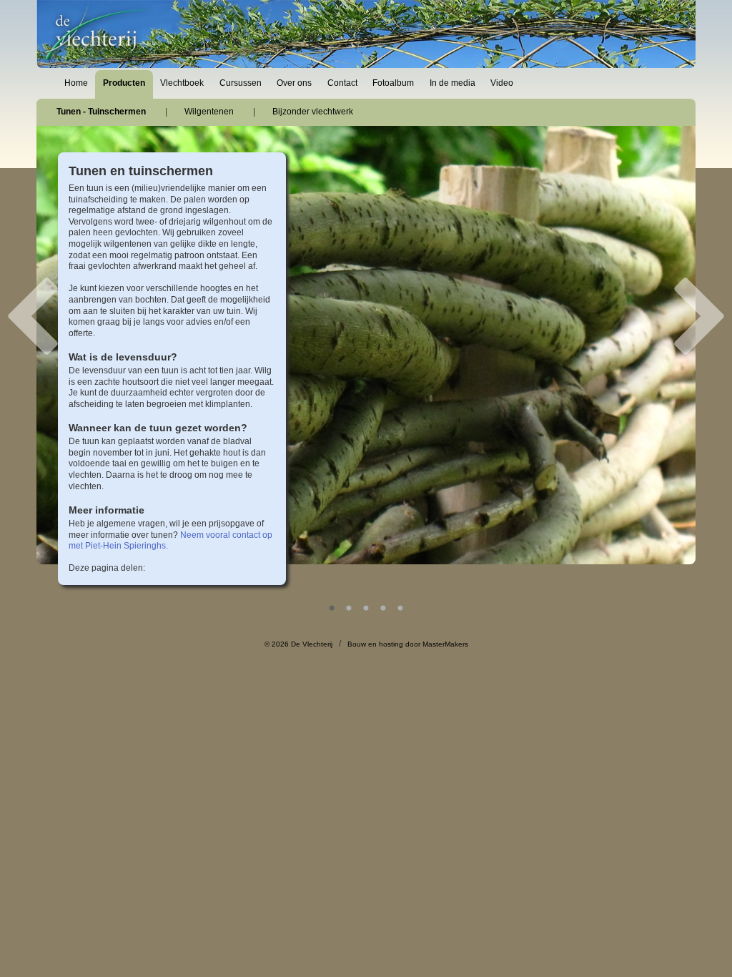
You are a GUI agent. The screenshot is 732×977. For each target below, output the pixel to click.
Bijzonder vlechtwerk (312, 112)
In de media (452, 83)
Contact (342, 83)
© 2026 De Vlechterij (298, 644)
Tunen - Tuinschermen (101, 112)
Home (76, 83)
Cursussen (240, 83)
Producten (124, 83)
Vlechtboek (182, 83)
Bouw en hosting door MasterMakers (407, 644)
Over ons (294, 83)
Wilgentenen (209, 112)
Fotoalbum (393, 83)
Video (501, 83)
